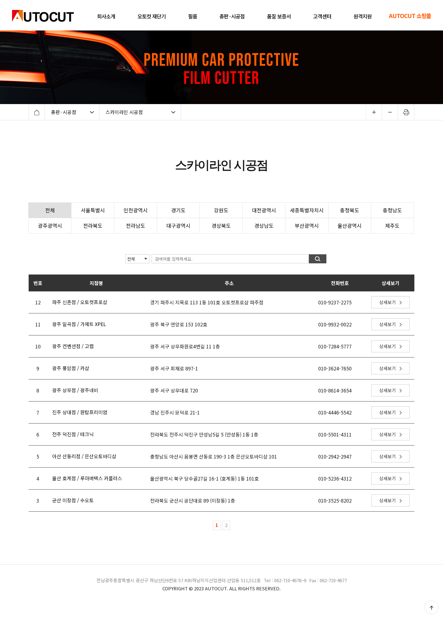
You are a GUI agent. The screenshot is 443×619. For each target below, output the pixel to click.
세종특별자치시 (307, 210)
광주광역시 (50, 225)
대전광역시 (264, 210)
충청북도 (349, 210)
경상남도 (264, 225)
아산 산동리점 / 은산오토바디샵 (84, 456)
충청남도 (392, 210)
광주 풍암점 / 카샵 (70, 368)
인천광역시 (136, 210)
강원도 (221, 210)
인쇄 (406, 112)
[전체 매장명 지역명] (133, 258)
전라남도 (135, 225)
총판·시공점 (63, 112)
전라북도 (92, 225)
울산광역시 (350, 225)
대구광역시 (178, 225)
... (374, 112)
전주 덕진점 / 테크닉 (73, 434)
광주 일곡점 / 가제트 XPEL (79, 324)
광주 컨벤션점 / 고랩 (73, 346)
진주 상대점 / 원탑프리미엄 (79, 412)
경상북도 (221, 225)
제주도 (392, 225)
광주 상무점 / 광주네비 (75, 390)
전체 (50, 210)
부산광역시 (307, 225)
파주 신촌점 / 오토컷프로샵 (79, 302)
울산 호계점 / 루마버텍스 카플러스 (87, 478)
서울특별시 (93, 210)
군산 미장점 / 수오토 (73, 500)
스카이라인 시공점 (124, 112)
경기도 (178, 210)
